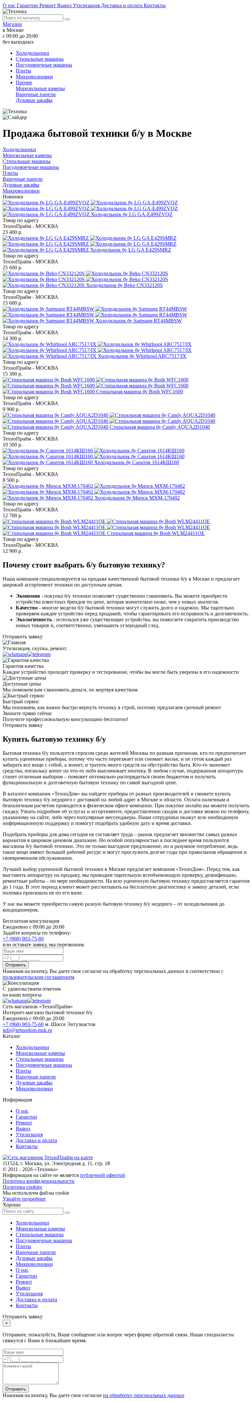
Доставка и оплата (122, 5)
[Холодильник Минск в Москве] (94, 492)
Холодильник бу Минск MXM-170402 (137, 498)
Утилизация (87, 5)
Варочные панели (36, 94)
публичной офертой (102, 1175)
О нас (10, 5)
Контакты (155, 5)
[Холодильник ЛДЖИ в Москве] (90, 208)
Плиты (23, 70)
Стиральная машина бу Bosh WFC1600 (139, 391)
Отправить (15, 964)
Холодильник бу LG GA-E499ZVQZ (132, 214)
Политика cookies (22, 1187)
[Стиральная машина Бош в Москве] (95, 385)
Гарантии (28, 5)
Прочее (24, 82)
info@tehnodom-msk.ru (27, 1030)
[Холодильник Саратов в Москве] (93, 456)
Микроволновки (34, 76)
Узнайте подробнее (24, 1199)
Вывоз (65, 5)
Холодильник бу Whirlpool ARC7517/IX (142, 356)
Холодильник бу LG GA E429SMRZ (130, 250)
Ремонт (48, 5)
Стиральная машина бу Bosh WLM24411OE (156, 533)
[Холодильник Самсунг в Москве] (95, 314)
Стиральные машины (40, 59)
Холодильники (32, 53)
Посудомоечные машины (44, 65)
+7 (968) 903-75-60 (23, 938)
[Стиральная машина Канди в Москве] (109, 421)
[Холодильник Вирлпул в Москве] (97, 350)
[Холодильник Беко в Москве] (85, 279)
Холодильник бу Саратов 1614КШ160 (136, 462)
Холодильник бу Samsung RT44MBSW (138, 320)
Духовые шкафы (34, 100)
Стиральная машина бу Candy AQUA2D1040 (160, 427)
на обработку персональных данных (143, 1395)
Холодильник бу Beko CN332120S (124, 285)
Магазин (12, 24)
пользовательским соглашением (38, 977)
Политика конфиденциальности (38, 1181)
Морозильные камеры (40, 88)
